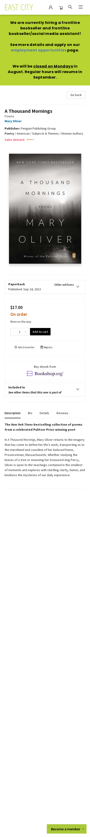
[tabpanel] (45, 455)
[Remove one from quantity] (13, 331)
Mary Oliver (13, 121)
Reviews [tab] (62, 413)
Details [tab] (44, 413)
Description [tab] (13, 413)
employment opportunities (38, 50)
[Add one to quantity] (26, 331)
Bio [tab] (30, 413)
